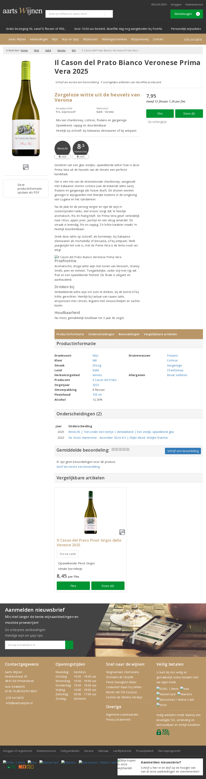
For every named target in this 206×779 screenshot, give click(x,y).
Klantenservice (194, 4)
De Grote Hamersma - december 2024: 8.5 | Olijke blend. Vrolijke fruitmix (118, 438)
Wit (74, 50)
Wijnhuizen (90, 39)
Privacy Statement (118, 719)
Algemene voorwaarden (122, 714)
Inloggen (176, 4)
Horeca (89, 751)
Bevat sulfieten (177, 375)
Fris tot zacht (68, 554)
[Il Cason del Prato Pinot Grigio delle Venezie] (91, 512)
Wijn (55, 39)
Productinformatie (70, 334)
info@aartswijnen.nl (19, 703)
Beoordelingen (129, 334)
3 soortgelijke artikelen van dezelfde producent (131, 82)
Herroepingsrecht (169, 751)
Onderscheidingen (101, 334)
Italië (48, 50)
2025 (96, 385)
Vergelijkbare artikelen (160, 334)
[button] (63, 149)
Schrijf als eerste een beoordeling (77, 82)
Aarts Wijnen (17, 39)
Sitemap (103, 751)
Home (24, 50)
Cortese (172, 360)
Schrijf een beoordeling (183, 451)
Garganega (174, 365)
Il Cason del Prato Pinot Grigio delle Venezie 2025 (89, 542)
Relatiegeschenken (114, 39)
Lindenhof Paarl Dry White (124, 687)
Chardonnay (175, 370)
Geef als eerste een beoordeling (78, 467)
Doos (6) (189, 113)
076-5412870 (159, 4)
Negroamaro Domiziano (122, 672)
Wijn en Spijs (70, 39)
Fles (160, 113)
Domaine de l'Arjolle (119, 677)
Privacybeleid (144, 751)
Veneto (61, 50)
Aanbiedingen (39, 39)
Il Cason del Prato (105, 380)
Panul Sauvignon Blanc (121, 682)
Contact (158, 39)
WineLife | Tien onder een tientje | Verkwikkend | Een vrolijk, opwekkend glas (121, 432)
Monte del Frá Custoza (121, 692)
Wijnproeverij (140, 39)
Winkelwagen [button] (186, 14)
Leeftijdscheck (122, 751)
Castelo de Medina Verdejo (124, 697)
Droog (97, 365)
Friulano (172, 355)
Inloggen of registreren (17, 751)
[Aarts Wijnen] (22, 11)
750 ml (97, 394)
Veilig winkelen (70, 751)
